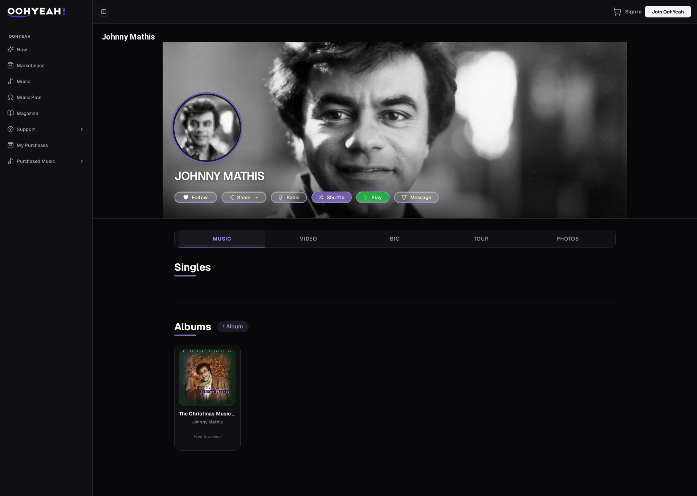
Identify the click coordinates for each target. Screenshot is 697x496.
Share (244, 197)
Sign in (633, 11)
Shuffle (336, 197)
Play (376, 197)
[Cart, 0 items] (617, 12)
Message (421, 197)
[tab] (222, 238)
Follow (200, 197)
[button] (46, 11)
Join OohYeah (668, 12)
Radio (293, 197)
